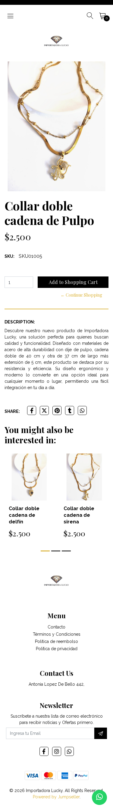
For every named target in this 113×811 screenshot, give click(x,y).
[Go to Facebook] (44, 751)
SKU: (9, 256)
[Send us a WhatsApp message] (99, 797)
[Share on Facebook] (31, 410)
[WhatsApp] (69, 751)
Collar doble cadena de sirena (79, 515)
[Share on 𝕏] (44, 410)
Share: (12, 411)
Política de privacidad (56, 648)
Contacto (56, 627)
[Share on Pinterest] (57, 410)
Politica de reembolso (56, 641)
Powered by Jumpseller (56, 796)
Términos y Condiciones (56, 634)
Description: (20, 322)
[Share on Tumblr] (69, 410)
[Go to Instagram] (56, 751)
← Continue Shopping (81, 295)
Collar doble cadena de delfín (24, 515)
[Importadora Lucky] (56, 40)
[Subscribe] (100, 733)
